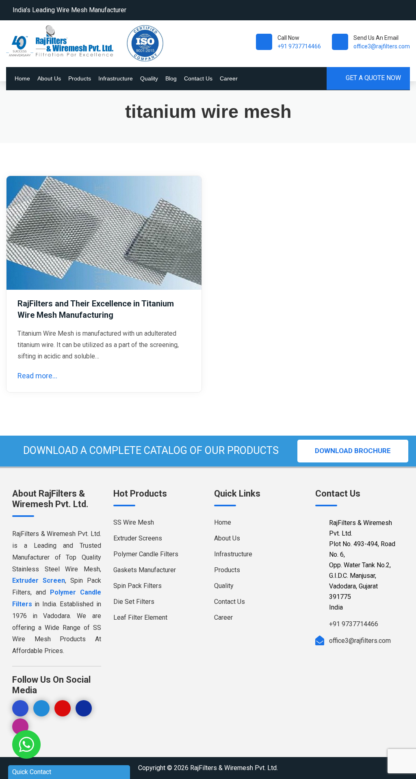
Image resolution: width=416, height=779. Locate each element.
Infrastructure (115, 78)
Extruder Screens (137, 538)
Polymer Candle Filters (145, 554)
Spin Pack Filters (137, 586)
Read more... (37, 375)
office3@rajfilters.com (381, 46)
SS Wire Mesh (133, 522)
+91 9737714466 (299, 46)
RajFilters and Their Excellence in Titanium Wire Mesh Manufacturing (95, 309)
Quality (149, 78)
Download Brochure (353, 451)
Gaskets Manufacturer (144, 570)
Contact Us (198, 78)
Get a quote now (372, 78)
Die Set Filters (133, 601)
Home (22, 78)
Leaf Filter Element (140, 617)
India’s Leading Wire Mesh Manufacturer (69, 10)
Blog (171, 78)
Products (79, 78)
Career (229, 78)
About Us (49, 78)
